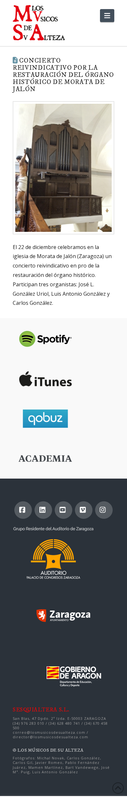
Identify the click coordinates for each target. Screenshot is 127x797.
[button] (107, 15)
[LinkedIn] (43, 510)
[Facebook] (23, 510)
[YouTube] (63, 510)
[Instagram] (104, 510)
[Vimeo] (83, 510)
